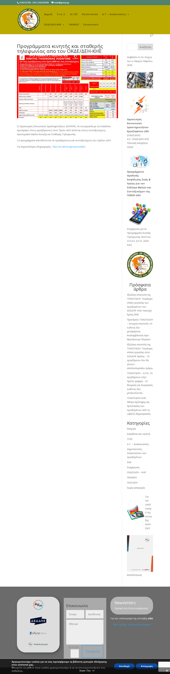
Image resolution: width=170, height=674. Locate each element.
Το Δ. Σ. (61, 14)
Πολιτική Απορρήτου (139, 624)
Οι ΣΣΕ (74, 14)
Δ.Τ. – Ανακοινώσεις (114, 14)
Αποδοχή (124, 666)
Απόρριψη (147, 666)
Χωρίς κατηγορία (136, 487)
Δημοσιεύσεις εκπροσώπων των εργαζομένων (136, 453)
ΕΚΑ (129, 462)
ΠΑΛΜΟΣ (74, 24)
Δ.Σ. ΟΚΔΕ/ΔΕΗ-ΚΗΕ (138, 139)
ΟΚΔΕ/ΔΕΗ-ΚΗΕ (52, 24)
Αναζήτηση (145, 47)
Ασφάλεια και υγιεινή (138, 433)
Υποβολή (92, 651)
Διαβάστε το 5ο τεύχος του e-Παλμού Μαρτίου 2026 (140, 61)
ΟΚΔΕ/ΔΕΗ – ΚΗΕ (136, 472)
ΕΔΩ (147, 528)
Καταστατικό (90, 14)
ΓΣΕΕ (129, 439)
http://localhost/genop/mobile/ (69, 146)
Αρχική (48, 14)
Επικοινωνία (90, 24)
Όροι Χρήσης (120, 624)
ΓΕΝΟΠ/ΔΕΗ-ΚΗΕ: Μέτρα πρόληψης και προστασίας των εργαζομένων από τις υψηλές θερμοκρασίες (139, 405)
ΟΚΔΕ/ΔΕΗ (133, 135)
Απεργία (131, 428)
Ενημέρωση (133, 467)
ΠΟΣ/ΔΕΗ (132, 482)
